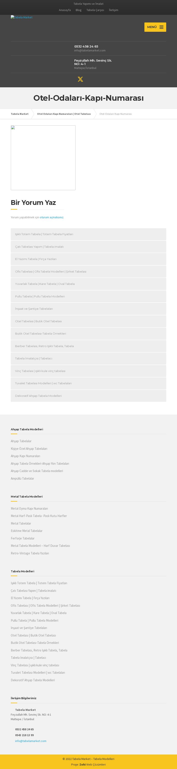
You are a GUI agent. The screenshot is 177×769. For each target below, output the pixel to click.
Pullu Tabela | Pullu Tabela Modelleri (40, 296)
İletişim (113, 10)
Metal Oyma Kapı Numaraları (29, 508)
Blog (79, 10)
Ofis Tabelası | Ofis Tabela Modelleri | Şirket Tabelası (50, 271)
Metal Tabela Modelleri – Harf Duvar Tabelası (40, 546)
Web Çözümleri (96, 764)
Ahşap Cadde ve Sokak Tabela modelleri (37, 471)
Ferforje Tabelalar (23, 538)
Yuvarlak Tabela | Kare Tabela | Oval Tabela (45, 284)
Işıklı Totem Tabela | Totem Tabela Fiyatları (44, 234)
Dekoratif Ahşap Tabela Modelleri (38, 395)
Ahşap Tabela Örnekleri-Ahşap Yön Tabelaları (40, 463)
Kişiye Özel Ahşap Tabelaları (29, 449)
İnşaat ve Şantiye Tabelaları (34, 308)
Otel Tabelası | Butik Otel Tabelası (38, 321)
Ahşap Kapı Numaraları (25, 456)
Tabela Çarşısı (95, 10)
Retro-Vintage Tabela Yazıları (30, 553)
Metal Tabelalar (21, 523)
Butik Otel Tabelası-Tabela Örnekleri (40, 333)
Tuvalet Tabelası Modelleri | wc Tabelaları (43, 383)
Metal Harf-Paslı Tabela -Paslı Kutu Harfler (39, 516)
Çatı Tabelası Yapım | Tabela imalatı (39, 246)
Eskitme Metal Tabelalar (27, 531)
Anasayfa (65, 10)
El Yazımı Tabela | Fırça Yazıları (36, 259)
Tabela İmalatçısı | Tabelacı (33, 358)
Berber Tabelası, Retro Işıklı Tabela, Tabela (44, 346)
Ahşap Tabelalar (21, 441)
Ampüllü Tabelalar (22, 478)
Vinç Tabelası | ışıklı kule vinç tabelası (40, 371)
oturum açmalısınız (51, 217)
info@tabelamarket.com (30, 741)
